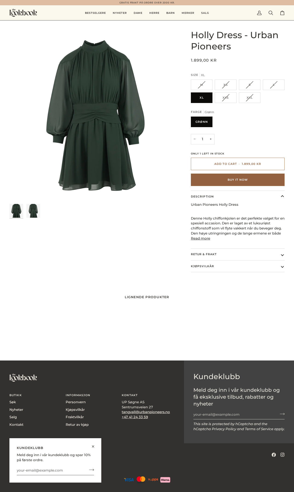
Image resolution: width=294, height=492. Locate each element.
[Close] (95, 444)
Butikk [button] (15, 395)
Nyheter (16, 410)
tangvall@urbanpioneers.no (146, 412)
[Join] (90, 469)
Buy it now (238, 179)
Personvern (76, 402)
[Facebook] (274, 455)
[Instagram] (282, 455)
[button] (138, 12)
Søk (12, 402)
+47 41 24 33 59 (135, 417)
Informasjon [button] (78, 395)
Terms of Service (259, 429)
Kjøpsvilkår (202, 266)
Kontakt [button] (130, 395)
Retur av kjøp (77, 425)
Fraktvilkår (75, 417)
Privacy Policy (224, 429)
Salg (13, 417)
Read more (200, 238)
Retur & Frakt (204, 254)
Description (202, 196)
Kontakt (16, 425)
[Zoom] (95, 115)
